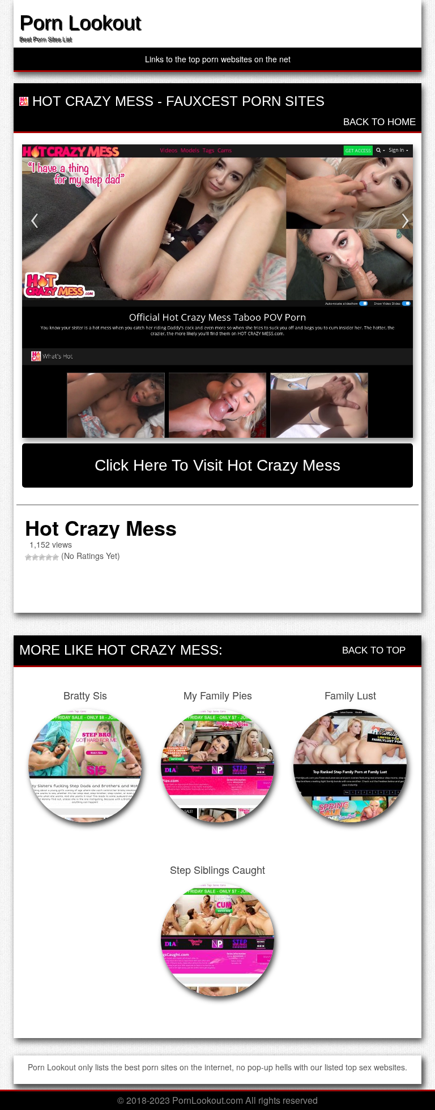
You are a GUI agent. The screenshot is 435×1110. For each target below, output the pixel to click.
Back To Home (378, 122)
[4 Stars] (48, 557)
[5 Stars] (55, 557)
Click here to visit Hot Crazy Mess (217, 465)
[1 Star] (28, 557)
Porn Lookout (79, 22)
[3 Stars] (42, 557)
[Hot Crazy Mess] (217, 291)
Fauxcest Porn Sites (245, 101)
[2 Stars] (35, 557)
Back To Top (375, 650)
